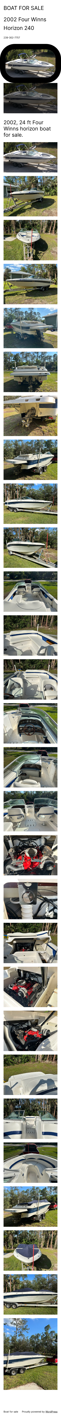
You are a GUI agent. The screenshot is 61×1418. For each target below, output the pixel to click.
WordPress (51, 1411)
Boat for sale (24, 8)
